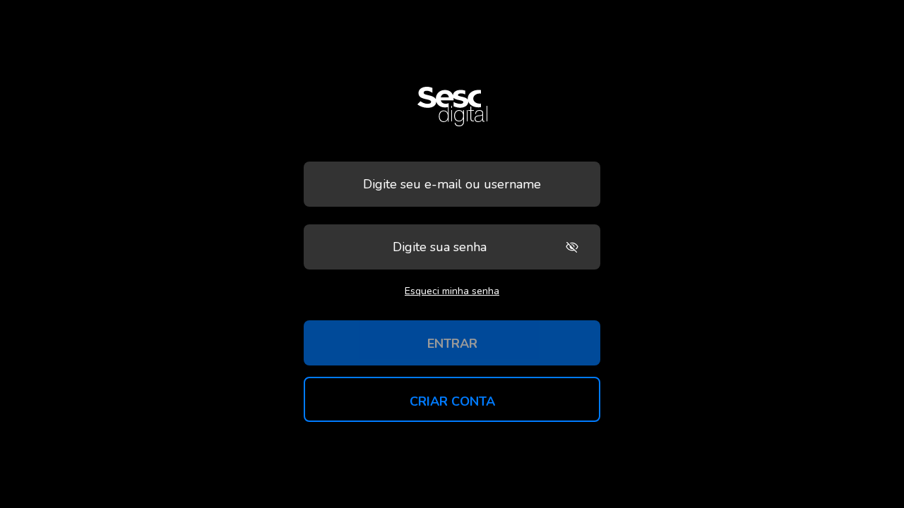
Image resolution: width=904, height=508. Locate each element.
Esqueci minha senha (452, 291)
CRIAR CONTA (452, 401)
